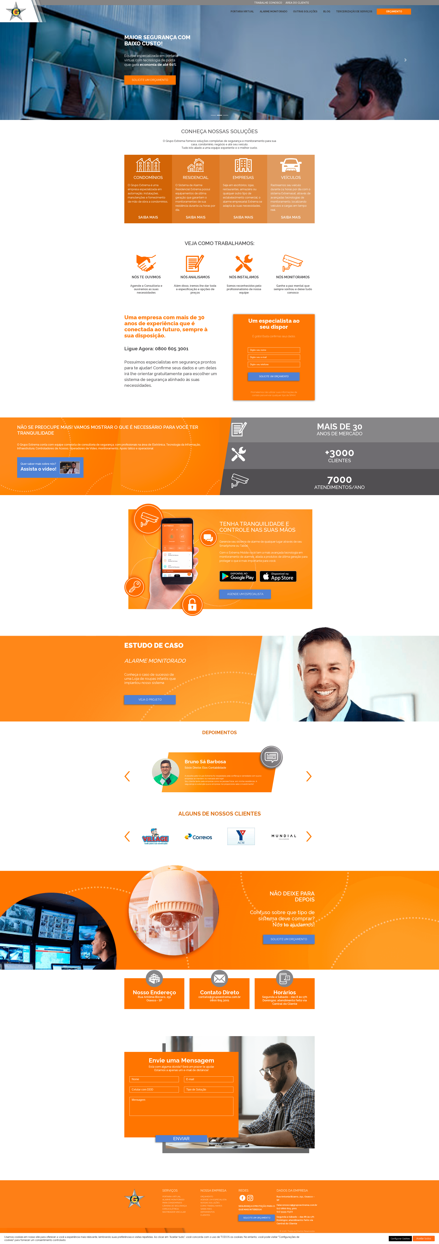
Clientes (205, 1215)
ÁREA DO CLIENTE (297, 2)
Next (310, 776)
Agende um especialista (213, 1199)
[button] (33, 60)
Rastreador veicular (174, 1212)
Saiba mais (206, 1209)
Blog (326, 11)
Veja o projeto (150, 699)
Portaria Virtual (242, 11)
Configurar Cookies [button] (400, 1238)
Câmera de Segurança (174, 1206)
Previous (128, 776)
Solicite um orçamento (150, 76)
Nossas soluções (210, 1202)
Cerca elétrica (170, 1209)
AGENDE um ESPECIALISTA (245, 594)
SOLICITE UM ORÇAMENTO (256, 1218)
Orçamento (394, 11)
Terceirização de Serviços (354, 11)
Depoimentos (207, 1212)
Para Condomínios (172, 1202)
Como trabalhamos (211, 1206)
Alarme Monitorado (273, 11)
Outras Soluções (305, 11)
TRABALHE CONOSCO (268, 2)
